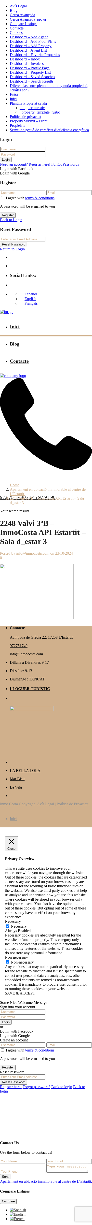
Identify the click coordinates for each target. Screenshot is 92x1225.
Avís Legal (18, 6)
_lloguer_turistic (32, 108)
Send (5, 1177)
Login (6, 159)
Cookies (16, 32)
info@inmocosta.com (26, 654)
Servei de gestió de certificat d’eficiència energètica (49, 130)
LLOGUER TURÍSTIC (30, 689)
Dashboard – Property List (30, 72)
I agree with (30, 198)
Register (8, 215)
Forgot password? (36, 1087)
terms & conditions (39, 198)
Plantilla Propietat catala (28, 103)
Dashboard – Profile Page (30, 68)
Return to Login (12, 249)
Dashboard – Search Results (31, 81)
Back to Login (11, 220)
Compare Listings (23, 24)
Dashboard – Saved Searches (32, 77)
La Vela (16, 787)
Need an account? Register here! (25, 164)
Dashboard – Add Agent (29, 37)
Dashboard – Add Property (31, 46)
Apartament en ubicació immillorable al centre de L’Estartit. (46, 1181)
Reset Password (13, 244)
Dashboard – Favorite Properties (35, 55)
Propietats (17, 125)
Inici (13, 99)
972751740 (18, 646)
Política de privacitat (25, 117)
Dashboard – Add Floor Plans (33, 41)
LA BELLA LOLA (25, 770)
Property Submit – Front (28, 121)
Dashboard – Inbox (25, 59)
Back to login (61, 1087)
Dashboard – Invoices (27, 63)
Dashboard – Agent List (28, 50)
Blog (13, 10)
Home (14, 485)
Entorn (15, 94)
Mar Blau (17, 779)
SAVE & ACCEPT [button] (20, 993)
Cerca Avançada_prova (28, 19)
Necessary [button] (13, 921)
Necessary (19, 926)
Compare (8, 1201)
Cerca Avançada (22, 15)
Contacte (17, 28)
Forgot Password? (65, 164)
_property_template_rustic (40, 112)
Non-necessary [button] (16, 957)
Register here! (11, 1087)
